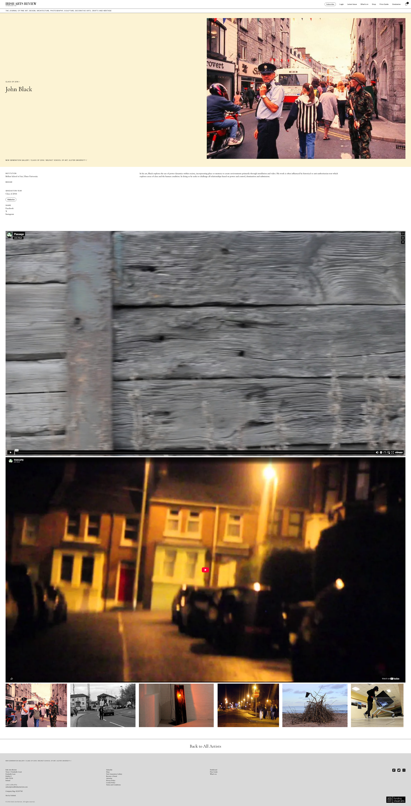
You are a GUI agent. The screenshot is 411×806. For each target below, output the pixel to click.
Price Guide (384, 4)
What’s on (364, 4)
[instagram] (403, 770)
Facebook (10, 208)
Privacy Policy (110, 780)
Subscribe (330, 4)
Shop (374, 4)
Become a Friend (111, 776)
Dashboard (213, 770)
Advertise (109, 778)
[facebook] (393, 770)
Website (11, 199)
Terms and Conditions (113, 785)
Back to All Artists (205, 746)
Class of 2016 (37, 160)
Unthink (13, 795)
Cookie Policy (110, 782)
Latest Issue (352, 4)
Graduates (396, 4)
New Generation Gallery (17, 160)
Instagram (10, 214)
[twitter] (398, 770)
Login (342, 4)
